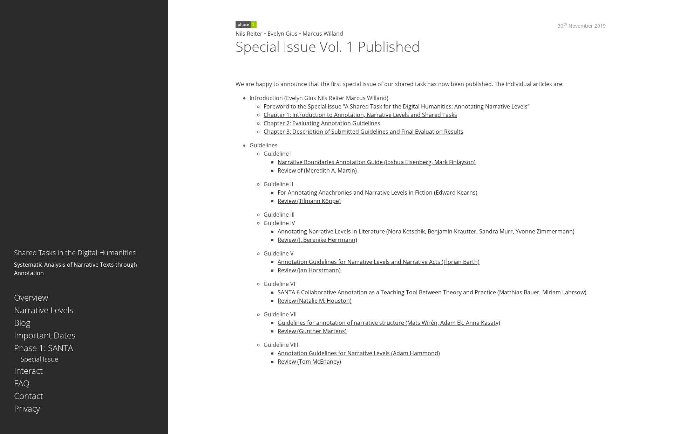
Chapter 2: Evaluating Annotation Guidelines (322, 123)
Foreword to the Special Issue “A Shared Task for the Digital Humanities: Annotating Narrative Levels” (397, 106)
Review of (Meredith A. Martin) (317, 170)
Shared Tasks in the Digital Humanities (75, 252)
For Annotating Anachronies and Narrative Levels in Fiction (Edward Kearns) (377, 192)
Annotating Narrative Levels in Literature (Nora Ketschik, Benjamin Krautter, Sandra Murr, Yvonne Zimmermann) (426, 231)
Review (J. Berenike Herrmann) (317, 240)
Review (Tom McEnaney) (309, 361)
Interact (28, 370)
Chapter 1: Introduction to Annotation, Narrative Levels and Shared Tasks (360, 115)
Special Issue (39, 359)
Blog (22, 322)
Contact (28, 395)
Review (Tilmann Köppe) (309, 201)
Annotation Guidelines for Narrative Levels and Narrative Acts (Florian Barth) (379, 262)
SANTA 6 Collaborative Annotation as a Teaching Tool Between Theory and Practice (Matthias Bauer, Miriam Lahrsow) (432, 292)
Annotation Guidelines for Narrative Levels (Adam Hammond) (359, 353)
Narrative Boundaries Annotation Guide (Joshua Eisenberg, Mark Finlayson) (377, 162)
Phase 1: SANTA (43, 348)
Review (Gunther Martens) (312, 331)
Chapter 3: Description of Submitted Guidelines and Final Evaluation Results (363, 131)
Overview (31, 297)
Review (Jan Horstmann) (309, 270)
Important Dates (44, 335)
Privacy (27, 408)
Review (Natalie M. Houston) (315, 300)
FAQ (21, 383)
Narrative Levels (43, 310)
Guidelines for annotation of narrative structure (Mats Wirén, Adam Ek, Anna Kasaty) (389, 323)
